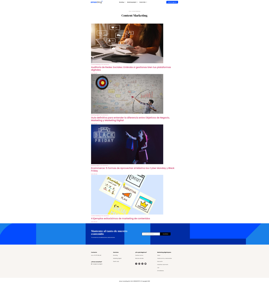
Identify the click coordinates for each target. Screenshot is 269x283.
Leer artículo (94, 73)
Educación (160, 261)
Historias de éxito (139, 258)
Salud (158, 255)
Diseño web (116, 261)
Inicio (130, 11)
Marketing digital (99, 115)
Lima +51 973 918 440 (96, 255)
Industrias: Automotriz (162, 264)
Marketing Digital (117, 258)
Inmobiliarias (160, 270)
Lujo (158, 267)
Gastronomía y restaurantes (164, 258)
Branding (115, 255)
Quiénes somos (139, 255)
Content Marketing (100, 64)
